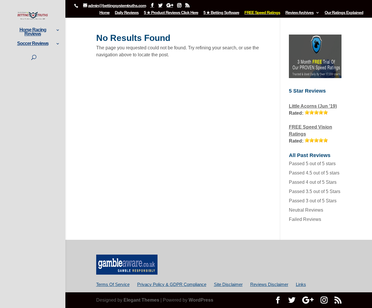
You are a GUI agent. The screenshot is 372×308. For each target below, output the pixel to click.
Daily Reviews (127, 12)
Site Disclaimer (228, 284)
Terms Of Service (113, 284)
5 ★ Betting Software (221, 12)
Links (301, 284)
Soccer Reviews (33, 44)
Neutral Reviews (306, 210)
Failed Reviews (305, 219)
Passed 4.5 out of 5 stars (314, 172)
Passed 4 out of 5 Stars (313, 182)
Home (104, 12)
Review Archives (299, 12)
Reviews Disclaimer (269, 284)
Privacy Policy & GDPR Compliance (171, 284)
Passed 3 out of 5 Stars (313, 200)
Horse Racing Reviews (32, 32)
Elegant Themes (141, 300)
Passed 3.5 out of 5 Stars (314, 191)
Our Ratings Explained (344, 12)
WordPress (201, 300)
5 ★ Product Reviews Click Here (171, 12)
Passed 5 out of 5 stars (312, 163)
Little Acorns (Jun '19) (313, 106)
